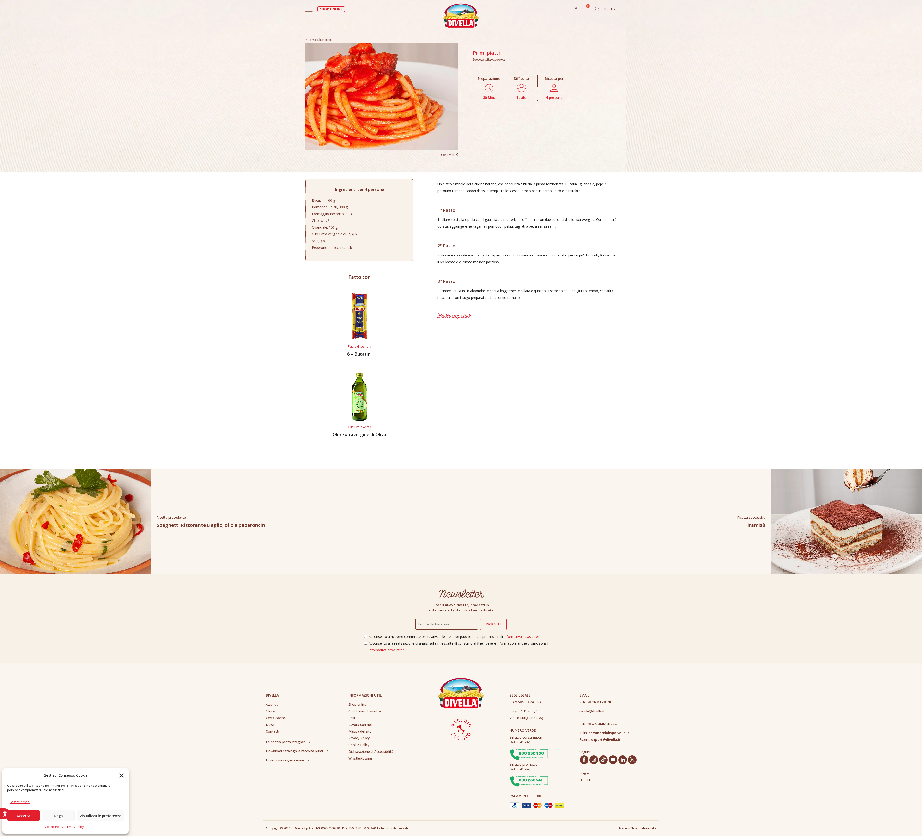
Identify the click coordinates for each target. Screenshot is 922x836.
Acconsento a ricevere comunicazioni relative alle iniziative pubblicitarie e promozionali (454, 636)
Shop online (357, 704)
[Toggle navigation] (309, 9)
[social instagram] (594, 760)
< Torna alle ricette (318, 40)
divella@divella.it (592, 711)
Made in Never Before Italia (637, 828)
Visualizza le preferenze (100, 815)
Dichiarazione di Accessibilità (370, 751)
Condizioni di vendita (364, 711)
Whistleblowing (360, 758)
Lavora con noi (360, 724)
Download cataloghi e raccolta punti (294, 751)
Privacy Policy (75, 827)
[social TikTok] (603, 759)
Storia (270, 711)
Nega (58, 815)
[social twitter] (632, 759)
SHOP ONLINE (331, 9)
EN (613, 8)
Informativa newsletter (521, 636)
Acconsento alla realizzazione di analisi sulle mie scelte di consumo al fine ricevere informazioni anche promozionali (458, 646)
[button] (121, 775)
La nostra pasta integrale (286, 742)
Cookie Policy (54, 827)
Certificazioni (276, 718)
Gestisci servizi (20, 802)
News (270, 724)
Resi (351, 718)
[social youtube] (613, 759)
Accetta (23, 815)
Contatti (272, 731)
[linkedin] (623, 759)
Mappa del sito (360, 731)
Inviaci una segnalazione (285, 760)
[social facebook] (584, 759)
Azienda (272, 704)
